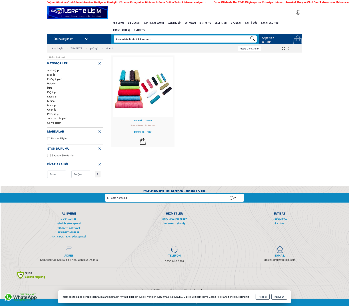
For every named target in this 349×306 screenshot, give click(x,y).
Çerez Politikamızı (219, 296)
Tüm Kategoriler (62, 38)
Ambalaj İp (53, 70)
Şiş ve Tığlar (54, 122)
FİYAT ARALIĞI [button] (57, 164)
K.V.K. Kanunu (69, 219)
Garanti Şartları (69, 228)
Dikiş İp (51, 74)
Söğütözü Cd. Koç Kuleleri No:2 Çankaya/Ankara (69, 259)
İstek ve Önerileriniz (174, 219)
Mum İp (51, 105)
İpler (49, 87)
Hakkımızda (280, 219)
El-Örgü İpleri (54, 79)
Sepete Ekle (143, 141)
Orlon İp (51, 109)
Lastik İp (52, 96)
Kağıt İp (51, 92)
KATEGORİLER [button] (57, 63)
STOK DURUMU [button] (58, 148)
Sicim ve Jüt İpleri (57, 118)
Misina (51, 100)
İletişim (279, 223)
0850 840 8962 (174, 261)
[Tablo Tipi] (288, 48)
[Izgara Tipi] (282, 48)
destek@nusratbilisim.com (279, 259)
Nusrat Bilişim (59, 138)
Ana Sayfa (118, 23)
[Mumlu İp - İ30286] (143, 87)
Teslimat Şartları (69, 232)
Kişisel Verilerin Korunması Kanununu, (161, 296)
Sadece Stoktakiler (63, 155)
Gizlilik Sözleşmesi (69, 223)
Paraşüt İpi (53, 114)
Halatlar (51, 83)
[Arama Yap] (253, 39)
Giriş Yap (296, 12)
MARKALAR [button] (55, 131)
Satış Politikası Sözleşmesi (69, 236)
